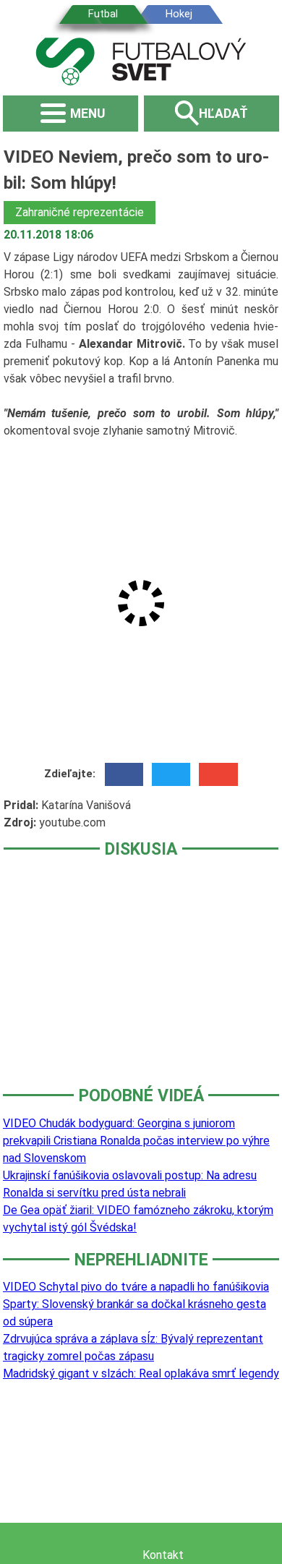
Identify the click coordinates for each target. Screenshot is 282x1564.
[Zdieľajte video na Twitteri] (171, 774)
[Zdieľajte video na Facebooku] (124, 774)
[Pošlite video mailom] (218, 774)
